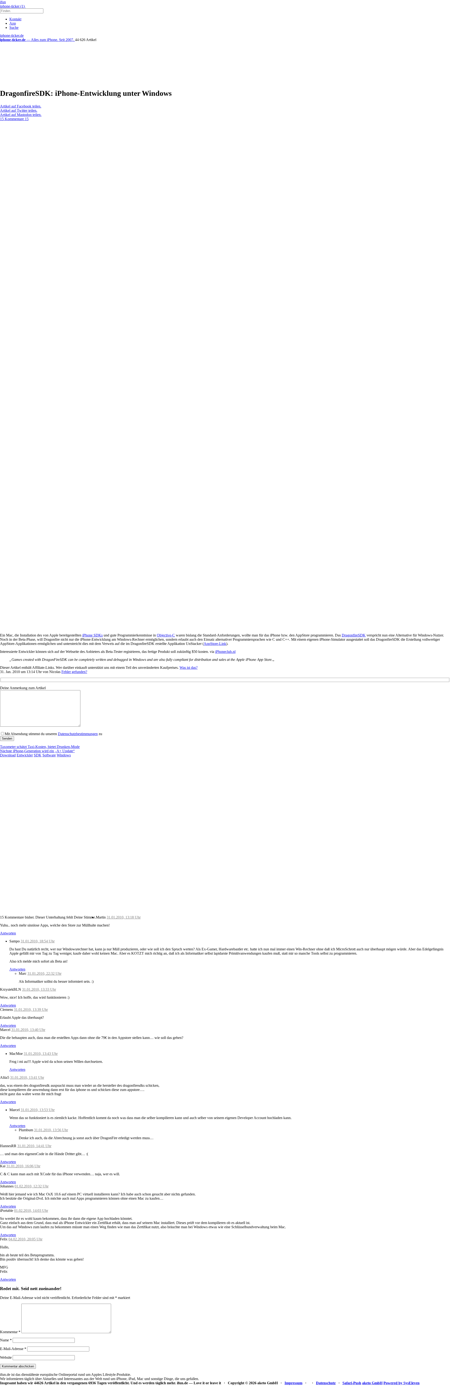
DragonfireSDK (354, 635)
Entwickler (25, 755)
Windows (64, 755)
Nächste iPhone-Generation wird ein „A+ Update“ (37, 751)
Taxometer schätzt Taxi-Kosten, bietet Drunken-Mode (40, 747)
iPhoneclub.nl (225, 652)
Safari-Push (351, 1383)
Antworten (8, 933)
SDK (37, 755)
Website (6, 1357)
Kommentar (10, 1332)
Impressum (293, 1383)
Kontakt (15, 19)
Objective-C (166, 635)
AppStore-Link (215, 644)
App (12, 23)
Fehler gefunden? (74, 672)
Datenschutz (326, 1383)
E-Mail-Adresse (13, 1349)
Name (6, 1340)
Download (8, 755)
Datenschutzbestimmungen (78, 734)
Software (49, 755)
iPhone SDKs (92, 635)
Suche (14, 28)
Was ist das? (189, 668)
